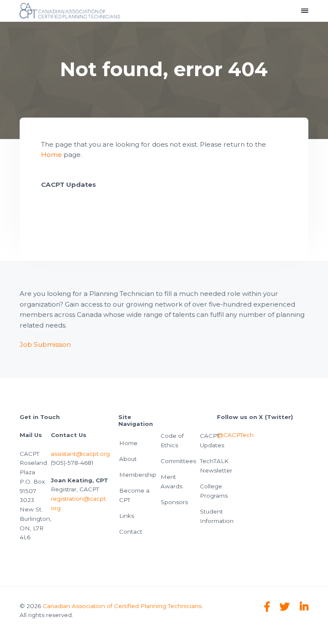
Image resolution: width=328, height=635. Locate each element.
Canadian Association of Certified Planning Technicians (122, 606)
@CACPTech (235, 434)
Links (126, 515)
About (128, 458)
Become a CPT (134, 495)
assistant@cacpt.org (80, 453)
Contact (130, 531)
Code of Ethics (172, 440)
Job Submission (45, 344)
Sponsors (174, 502)
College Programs (214, 491)
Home (51, 155)
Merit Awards (171, 481)
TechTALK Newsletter (216, 466)
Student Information (217, 516)
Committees (178, 461)
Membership (137, 474)
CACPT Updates (212, 440)
